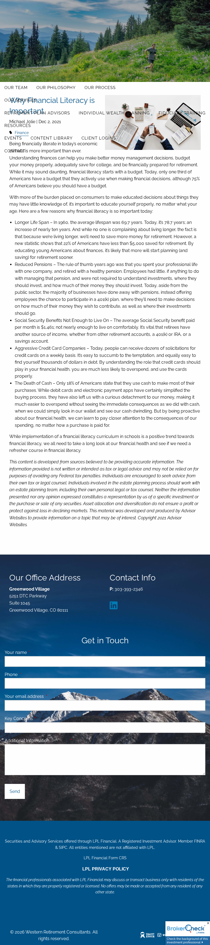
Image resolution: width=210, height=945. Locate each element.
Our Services (20, 100)
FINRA (199, 841)
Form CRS (118, 858)
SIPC (63, 847)
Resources (17, 125)
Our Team (16, 87)
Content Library (52, 138)
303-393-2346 (129, 589)
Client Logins (98, 138)
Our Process (100, 87)
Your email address (45, 696)
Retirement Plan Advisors (37, 113)
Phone (32, 674)
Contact (14, 151)
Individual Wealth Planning (114, 113)
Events (13, 138)
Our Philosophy (56, 87)
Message (80, 740)
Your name (37, 652)
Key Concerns (19, 718)
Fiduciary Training (182, 113)
